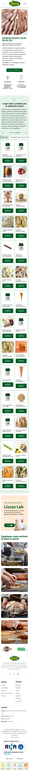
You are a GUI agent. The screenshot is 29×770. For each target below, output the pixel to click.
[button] (2, 650)
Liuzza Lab (4, 690)
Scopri (8, 525)
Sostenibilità (4, 688)
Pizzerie (18, 693)
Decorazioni (19, 701)
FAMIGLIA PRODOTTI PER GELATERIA (11, 43)
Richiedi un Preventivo (7, 693)
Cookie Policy (19, 758)
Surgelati (18, 696)
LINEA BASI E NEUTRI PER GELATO (11, 45)
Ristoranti (18, 698)
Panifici (17, 690)
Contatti (3, 696)
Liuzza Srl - (18, 729)
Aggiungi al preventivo (14, 70)
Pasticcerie (18, 685)
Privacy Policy (9, 758)
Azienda (3, 685)
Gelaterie (18, 688)
